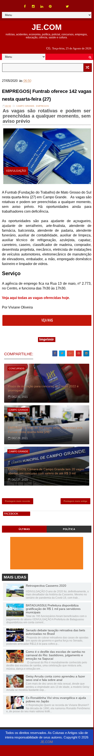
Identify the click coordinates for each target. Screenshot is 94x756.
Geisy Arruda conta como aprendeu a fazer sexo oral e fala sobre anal (55, 678)
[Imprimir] (47, 341)
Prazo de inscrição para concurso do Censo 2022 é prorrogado (43, 388)
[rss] (59, 4)
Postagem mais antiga (75, 501)
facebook (11, 513)
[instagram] (33, 6)
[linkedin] (42, 6)
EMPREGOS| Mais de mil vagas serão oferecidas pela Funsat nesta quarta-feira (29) (45, 430)
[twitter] (67, 6)
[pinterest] (50, 6)
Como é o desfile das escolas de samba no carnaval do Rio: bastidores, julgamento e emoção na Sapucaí (55, 655)
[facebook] (25, 6)
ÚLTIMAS (24, 529)
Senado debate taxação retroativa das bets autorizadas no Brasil (55, 631)
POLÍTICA (69, 529)
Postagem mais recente (17, 501)
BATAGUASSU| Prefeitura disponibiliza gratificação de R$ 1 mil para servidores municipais (53, 609)
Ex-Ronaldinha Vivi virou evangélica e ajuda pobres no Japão (56, 699)
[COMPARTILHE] (47, 324)
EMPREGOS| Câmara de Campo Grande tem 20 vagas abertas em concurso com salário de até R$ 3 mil (46, 471)
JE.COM (47, 27)
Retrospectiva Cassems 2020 (46, 585)
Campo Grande (25, 106)
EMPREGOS (42, 106)
